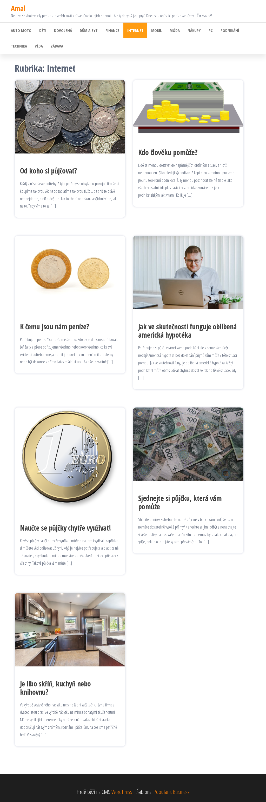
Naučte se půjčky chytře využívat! (65, 528)
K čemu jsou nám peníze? (54, 326)
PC (211, 30)
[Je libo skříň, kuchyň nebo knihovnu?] (70, 629)
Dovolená (63, 30)
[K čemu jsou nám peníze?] (70, 272)
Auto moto (21, 30)
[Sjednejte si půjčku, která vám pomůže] (188, 443)
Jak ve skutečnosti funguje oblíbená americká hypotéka (187, 331)
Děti (42, 30)
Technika (19, 46)
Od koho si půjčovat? (48, 171)
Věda (39, 46)
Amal (18, 8)
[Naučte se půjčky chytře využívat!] (70, 458)
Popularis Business (171, 792)
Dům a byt (89, 30)
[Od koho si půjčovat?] (70, 116)
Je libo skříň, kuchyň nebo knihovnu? (55, 688)
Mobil (156, 30)
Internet (135, 30)
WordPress (121, 792)
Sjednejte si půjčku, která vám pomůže (180, 502)
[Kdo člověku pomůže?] (188, 107)
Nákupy (194, 30)
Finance (112, 30)
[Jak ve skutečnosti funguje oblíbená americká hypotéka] (188, 272)
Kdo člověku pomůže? (167, 152)
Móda (175, 30)
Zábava (57, 46)
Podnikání (230, 30)
